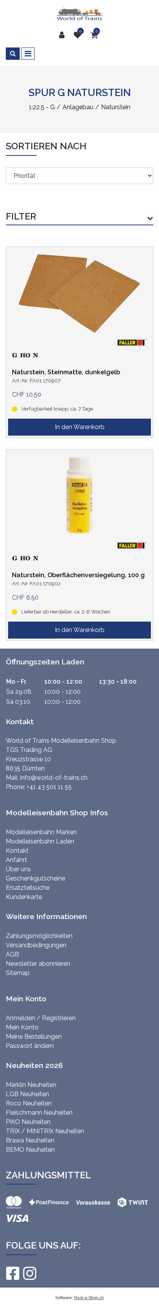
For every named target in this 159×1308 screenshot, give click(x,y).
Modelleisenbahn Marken (41, 832)
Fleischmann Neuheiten (39, 1112)
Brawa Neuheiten (30, 1140)
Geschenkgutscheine (35, 878)
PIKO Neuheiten (28, 1121)
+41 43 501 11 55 (49, 787)
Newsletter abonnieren (38, 963)
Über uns (18, 869)
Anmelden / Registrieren (41, 1018)
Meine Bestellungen (34, 1036)
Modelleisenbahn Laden (40, 841)
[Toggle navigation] (28, 53)
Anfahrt (16, 860)
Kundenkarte (24, 897)
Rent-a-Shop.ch (89, 1297)
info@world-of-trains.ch (54, 777)
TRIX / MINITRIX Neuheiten (45, 1131)
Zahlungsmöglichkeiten (39, 936)
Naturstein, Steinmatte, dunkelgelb (66, 372)
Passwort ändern (30, 1045)
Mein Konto (22, 1027)
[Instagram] (29, 1273)
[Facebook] (12, 1273)
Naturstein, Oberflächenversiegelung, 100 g (78, 575)
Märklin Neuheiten (31, 1084)
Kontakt (17, 850)
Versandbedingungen (36, 945)
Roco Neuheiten (29, 1103)
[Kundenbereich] (63, 35)
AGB (12, 954)
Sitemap (18, 973)
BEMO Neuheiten (30, 1149)
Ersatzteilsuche (27, 887)
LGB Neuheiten (27, 1094)
